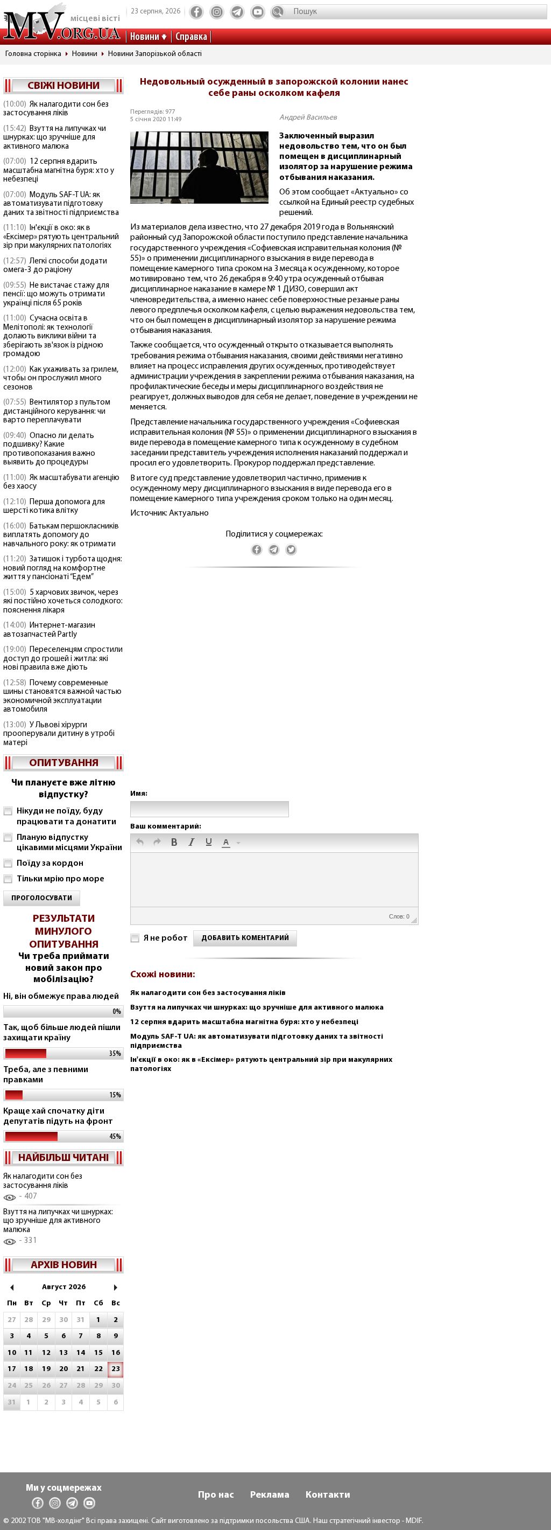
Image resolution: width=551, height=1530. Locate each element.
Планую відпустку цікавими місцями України (69, 842)
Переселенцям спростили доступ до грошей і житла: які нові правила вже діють (63, 659)
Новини (144, 37)
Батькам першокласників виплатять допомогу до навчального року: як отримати (61, 535)
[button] (140, 843)
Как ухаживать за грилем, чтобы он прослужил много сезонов (60, 379)
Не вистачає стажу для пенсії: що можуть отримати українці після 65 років (56, 295)
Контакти (328, 1495)
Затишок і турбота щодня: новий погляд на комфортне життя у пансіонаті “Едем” (62, 568)
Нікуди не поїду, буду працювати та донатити (66, 816)
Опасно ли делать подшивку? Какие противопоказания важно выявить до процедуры (49, 449)
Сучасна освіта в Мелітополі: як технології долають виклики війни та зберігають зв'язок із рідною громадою (53, 336)
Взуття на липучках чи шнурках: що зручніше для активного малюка (54, 138)
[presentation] (139, 843)
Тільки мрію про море (60, 879)
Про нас (216, 1495)
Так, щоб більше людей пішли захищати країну (62, 1033)
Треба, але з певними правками (45, 1075)
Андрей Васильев (308, 118)
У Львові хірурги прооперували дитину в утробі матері (59, 734)
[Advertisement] (274, 689)
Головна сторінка (33, 54)
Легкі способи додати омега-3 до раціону (55, 266)
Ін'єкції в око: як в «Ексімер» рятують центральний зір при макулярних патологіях (61, 237)
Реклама (269, 1495)
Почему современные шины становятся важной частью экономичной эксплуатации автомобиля (62, 696)
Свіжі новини (63, 86)
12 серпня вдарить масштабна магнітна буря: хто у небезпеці (58, 171)
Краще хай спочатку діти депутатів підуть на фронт (58, 1116)
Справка (191, 37)
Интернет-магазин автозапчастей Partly (49, 630)
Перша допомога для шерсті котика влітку (54, 507)
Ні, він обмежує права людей (61, 996)
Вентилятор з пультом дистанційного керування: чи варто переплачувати (56, 412)
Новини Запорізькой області (155, 54)
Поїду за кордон (50, 863)
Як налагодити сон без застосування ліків (56, 109)
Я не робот (166, 938)
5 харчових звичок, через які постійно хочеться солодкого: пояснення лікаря (63, 602)
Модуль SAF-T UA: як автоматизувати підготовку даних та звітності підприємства (61, 204)
